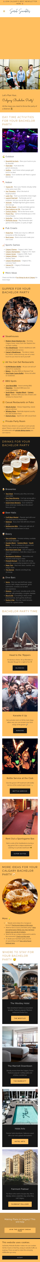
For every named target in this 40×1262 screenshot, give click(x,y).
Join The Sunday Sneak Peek (20, 1230)
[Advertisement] (20, 38)
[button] (5, 11)
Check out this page (23, 936)
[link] (20, 11)
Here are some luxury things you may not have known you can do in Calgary (21, 930)
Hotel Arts (20, 1141)
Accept (20, 1257)
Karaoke (20, 730)
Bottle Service (20, 791)
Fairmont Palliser (20, 1204)
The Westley (20, 1018)
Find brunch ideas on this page (22, 925)
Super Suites (20, 853)
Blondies (20, 668)
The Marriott (20, 1081)
